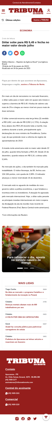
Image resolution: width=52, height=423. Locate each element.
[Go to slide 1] (20, 268)
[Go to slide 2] (26, 268)
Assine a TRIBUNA (41, 20)
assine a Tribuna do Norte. (33, 84)
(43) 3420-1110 (13, 404)
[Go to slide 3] (32, 268)
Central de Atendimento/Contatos (27, 3)
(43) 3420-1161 (13, 393)
